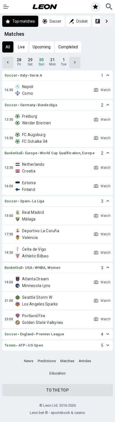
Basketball (13, 153)
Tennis (10, 345)
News (28, 361)
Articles (85, 361)
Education (57, 373)
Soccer (11, 75)
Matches (67, 361)
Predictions (47, 361)
